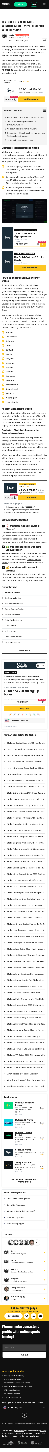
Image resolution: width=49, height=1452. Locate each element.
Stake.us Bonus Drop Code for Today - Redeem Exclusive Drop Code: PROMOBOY (26, 899)
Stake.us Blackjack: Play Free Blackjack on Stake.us (26, 892)
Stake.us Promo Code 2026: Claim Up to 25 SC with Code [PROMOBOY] (26, 1005)
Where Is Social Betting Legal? (21, 1211)
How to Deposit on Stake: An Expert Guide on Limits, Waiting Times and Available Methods (26, 761)
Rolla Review (10, 631)
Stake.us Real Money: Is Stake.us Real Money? (26, 1017)
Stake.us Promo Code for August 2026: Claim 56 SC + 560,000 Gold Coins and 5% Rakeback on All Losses (26, 1011)
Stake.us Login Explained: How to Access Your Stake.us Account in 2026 (26, 974)
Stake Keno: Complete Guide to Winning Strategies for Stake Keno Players (26, 836)
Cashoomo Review (13, 598)
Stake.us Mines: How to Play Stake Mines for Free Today (26, 980)
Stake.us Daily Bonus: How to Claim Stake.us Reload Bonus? (26, 930)
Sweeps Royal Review (14, 603)
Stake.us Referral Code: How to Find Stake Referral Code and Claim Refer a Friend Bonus (26, 1024)
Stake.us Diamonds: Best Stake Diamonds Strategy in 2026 (26, 936)
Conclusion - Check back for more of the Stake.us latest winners (26, 134)
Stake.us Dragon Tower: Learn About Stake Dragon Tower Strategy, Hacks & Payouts (26, 942)
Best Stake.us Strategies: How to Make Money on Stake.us (26, 755)
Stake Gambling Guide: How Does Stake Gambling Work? (26, 824)
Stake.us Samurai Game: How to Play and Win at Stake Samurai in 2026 (26, 1030)
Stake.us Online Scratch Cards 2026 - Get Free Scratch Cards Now (26, 992)
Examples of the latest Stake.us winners (25, 117)
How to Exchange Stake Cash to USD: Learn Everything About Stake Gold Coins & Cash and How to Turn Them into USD (26, 768)
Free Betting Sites (15, 1217)
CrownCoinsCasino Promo (24, 1104)
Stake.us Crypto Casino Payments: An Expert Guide (26, 924)
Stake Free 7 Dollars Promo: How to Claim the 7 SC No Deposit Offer (26, 811)
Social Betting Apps (16, 1205)
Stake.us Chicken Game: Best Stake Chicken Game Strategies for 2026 (26, 911)
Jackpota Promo (23, 1162)
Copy (15, 99)
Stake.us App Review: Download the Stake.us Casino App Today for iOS (26, 886)
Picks (20, 4)
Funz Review (10, 625)
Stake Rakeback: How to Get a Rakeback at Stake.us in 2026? (26, 861)
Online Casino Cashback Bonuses (18, 1386)
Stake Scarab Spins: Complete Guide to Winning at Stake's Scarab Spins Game (26, 867)
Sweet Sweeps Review (14, 609)
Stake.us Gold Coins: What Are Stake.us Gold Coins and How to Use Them (26, 955)
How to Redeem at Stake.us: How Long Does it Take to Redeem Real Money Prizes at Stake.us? (26, 774)
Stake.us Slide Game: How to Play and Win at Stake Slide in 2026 (26, 1036)
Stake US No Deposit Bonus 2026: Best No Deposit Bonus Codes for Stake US (26, 874)
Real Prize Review (12, 592)
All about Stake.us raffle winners (22, 128)
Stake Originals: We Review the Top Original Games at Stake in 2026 (26, 842)
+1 (37, 1242)
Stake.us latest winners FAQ (20, 140)
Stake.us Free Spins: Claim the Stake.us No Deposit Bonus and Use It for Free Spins (26, 949)
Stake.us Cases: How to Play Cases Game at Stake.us (26, 905)
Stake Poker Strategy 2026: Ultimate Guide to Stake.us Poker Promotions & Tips (26, 849)
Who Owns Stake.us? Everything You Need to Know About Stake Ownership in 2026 (26, 1080)
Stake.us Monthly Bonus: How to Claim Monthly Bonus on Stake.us (26, 986)
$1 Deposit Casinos (12, 1390)
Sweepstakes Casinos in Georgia (18, 1383)
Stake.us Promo (23, 1150)
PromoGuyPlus (34, 4)
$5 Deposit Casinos (12, 1394)
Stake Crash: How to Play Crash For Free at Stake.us (26, 805)
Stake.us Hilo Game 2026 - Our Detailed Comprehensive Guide (26, 961)
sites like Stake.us (24, 472)
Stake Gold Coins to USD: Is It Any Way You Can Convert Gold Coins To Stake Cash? (26, 830)
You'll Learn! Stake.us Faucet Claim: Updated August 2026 (26, 1086)
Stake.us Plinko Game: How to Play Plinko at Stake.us (26, 999)
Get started (13, 1316)
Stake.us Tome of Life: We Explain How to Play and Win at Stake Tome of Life (26, 1049)
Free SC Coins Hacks (12, 1379)
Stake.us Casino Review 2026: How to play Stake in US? (26, 743)
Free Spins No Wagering (14, 1375)
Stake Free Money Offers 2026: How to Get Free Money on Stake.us (26, 818)
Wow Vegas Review (13, 636)
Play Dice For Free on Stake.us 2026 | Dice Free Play (26, 786)
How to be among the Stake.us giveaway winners (21, 123)
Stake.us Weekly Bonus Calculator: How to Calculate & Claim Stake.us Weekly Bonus (26, 1061)
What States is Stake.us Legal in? (22, 1073)
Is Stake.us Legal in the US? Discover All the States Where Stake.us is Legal (26, 780)
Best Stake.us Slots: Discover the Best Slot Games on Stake (26, 749)
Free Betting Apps (15, 1223)
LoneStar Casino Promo (23, 1134)
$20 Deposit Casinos (12, 1397)
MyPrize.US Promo (24, 1120)
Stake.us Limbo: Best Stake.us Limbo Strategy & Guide (26, 967)
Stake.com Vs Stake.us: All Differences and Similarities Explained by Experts (26, 880)
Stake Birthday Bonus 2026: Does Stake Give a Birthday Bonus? (26, 793)
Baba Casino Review (13, 620)
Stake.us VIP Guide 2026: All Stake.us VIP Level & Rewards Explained (26, 1055)
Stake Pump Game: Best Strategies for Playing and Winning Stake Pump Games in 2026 (26, 855)
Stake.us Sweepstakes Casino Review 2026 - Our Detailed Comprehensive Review (26, 1042)
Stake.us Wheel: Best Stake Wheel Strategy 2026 (26, 1067)
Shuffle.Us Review (12, 614)
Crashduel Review (12, 642)
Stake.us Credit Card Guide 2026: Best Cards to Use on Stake (26, 917)
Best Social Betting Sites (18, 1198)
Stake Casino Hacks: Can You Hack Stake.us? (26, 799)
